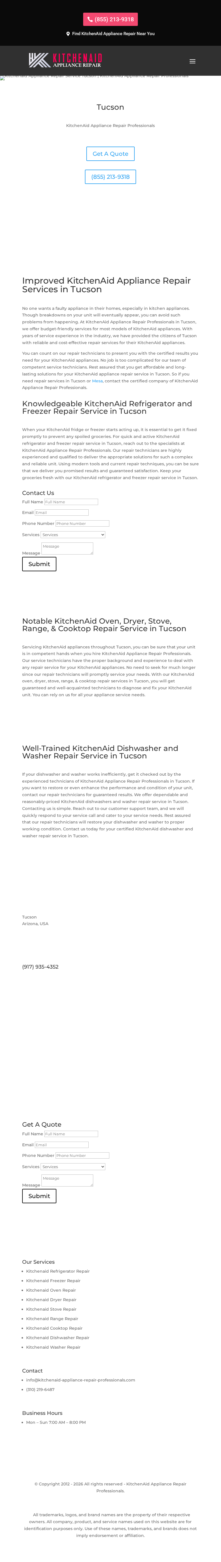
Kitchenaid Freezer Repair (53, 1280)
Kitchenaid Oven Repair (51, 1290)
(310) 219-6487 (40, 1389)
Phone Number (38, 523)
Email (28, 512)
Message (31, 553)
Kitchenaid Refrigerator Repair (58, 1271)
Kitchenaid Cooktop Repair (54, 1328)
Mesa (97, 381)
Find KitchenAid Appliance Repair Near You (113, 33)
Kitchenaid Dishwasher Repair (57, 1337)
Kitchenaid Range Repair (52, 1318)
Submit (39, 564)
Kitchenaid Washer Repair (53, 1347)
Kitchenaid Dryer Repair (51, 1299)
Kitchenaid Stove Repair (51, 1309)
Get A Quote (110, 153)
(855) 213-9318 (114, 19)
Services (30, 534)
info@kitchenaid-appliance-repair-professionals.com (80, 1380)
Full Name (32, 501)
